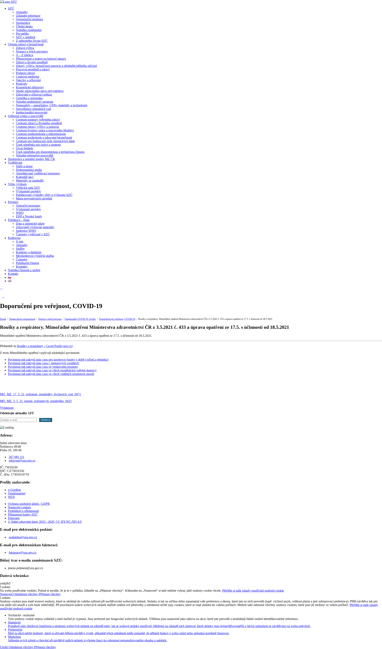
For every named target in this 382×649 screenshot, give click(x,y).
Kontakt (13, 273)
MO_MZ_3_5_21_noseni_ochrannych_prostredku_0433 (36, 401)
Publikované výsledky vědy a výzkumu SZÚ (44, 195)
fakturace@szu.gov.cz (22, 552)
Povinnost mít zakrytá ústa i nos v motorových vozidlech (43, 363)
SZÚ (11, 8)
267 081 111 (16, 457)
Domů (3, 319)
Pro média (22, 33)
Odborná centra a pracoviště (25, 116)
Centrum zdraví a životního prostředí (39, 123)
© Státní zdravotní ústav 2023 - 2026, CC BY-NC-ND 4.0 (44, 521)
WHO (20, 212)
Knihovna (14, 238)
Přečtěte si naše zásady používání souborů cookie (253, 590)
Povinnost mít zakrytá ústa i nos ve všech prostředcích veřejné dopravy (52, 370)
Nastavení (6, 594)
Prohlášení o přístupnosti (23, 511)
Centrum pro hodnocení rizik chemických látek (45, 141)
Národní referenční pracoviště (34, 155)
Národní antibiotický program (34, 101)
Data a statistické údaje (30, 223)
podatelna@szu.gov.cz (23, 537)
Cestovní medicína (27, 76)
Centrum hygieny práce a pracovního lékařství (45, 130)
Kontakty (22, 266)
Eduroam (13, 518)
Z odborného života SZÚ (32, 40)
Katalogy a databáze (28, 252)
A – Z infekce (24, 55)
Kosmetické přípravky (30, 87)
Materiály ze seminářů (30, 180)
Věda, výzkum (17, 184)
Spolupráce (23, 22)
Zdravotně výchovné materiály (35, 227)
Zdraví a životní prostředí (32, 62)
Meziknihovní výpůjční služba (35, 255)
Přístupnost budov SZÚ (23, 514)
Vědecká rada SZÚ (28, 187)
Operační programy (28, 205)
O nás (19, 241)
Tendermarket (16, 493)
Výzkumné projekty (28, 191)
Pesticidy (21, 83)
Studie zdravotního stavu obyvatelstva (39, 91)
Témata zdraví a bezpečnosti (26, 44)
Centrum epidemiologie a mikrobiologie (41, 134)
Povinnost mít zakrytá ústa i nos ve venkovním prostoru (43, 366)
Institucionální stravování (31, 112)
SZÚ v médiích (25, 37)
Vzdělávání (15, 162)
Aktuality (22, 12)
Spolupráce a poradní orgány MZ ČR (31, 159)
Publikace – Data (18, 220)
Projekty (13, 202)
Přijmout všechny (50, 594)
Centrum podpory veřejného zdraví (38, 119)
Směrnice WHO (26, 230)
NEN (11, 497)
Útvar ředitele (24, 148)
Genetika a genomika (29, 98)
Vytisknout (7, 407)
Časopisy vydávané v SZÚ (33, 234)
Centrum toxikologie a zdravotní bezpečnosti (44, 137)
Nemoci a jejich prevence (32, 51)
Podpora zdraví (25, 73)
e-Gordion (14, 489)
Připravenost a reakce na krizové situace (41, 58)
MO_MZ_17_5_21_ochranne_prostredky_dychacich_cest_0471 (40, 394)
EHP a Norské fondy (29, 216)
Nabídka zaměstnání (28, 30)
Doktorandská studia (29, 169)
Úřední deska (24, 26)
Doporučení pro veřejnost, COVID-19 (117, 319)
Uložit (4, 647)
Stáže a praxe (24, 166)
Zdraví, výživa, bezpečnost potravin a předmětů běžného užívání (56, 66)
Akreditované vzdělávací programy (38, 173)
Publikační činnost (27, 263)
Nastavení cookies (19, 507)
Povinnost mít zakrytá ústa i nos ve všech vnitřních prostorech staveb (51, 374)
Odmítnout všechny (26, 594)
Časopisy (21, 259)
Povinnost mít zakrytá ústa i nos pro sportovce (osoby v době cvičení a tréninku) (58, 359)
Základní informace (28, 15)
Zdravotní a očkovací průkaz (34, 94)
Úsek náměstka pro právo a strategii (38, 144)
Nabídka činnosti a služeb (24, 270)
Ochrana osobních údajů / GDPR (29, 503)
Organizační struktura (29, 19)
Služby (20, 248)
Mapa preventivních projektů (34, 198)
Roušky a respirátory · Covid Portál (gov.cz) (45, 346)
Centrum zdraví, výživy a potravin (37, 126)
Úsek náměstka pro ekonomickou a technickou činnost (50, 152)
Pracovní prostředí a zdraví (33, 69)
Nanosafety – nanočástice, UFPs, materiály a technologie (51, 105)
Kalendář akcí (24, 177)
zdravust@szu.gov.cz (22, 460)
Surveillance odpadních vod (33, 109)
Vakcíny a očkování (28, 80)
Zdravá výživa (25, 48)
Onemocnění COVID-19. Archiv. (80, 319)
